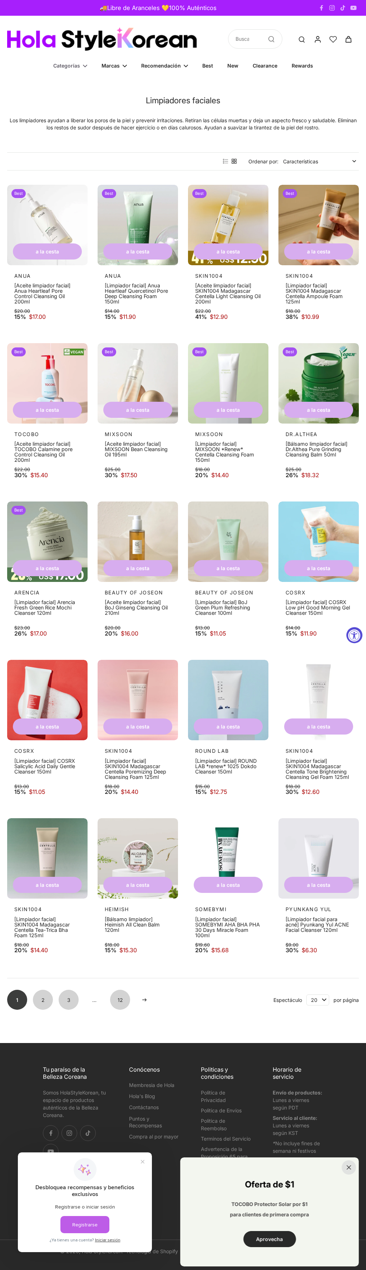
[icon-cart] (348, 39)
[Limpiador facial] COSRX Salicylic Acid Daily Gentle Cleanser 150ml (44, 766)
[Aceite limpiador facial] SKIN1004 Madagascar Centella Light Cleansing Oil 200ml (228, 293)
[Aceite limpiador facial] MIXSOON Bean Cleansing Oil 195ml (136, 449)
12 (120, 1000)
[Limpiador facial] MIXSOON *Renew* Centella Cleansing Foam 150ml (224, 452)
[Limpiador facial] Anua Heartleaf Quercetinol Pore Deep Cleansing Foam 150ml (136, 293)
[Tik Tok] (342, 8)
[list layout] (225, 161)
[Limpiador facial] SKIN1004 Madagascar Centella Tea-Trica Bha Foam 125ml (42, 927)
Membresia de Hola (151, 1085)
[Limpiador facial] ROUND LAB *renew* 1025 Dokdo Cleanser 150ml (226, 766)
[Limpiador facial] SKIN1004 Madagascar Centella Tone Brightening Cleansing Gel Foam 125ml (317, 769)
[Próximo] (144, 999)
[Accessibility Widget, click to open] (354, 635)
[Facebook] (321, 8)
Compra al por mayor (153, 1136)
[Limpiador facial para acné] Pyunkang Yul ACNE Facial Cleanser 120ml (317, 924)
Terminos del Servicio (226, 1139)
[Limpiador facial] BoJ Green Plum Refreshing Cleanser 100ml (222, 607)
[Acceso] (317, 39)
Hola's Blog (142, 1096)
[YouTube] (353, 8)
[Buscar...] (271, 39)
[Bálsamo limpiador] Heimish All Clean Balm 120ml (132, 924)
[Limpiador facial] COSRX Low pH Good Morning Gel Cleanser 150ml (318, 607)
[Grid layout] (234, 161)
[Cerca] (349, 1167)
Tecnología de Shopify (152, 1251)
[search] (302, 39)
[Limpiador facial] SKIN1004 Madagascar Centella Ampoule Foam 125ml (314, 293)
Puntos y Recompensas (145, 1122)
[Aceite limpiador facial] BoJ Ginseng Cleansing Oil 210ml (136, 607)
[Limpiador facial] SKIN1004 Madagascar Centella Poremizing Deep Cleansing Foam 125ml (135, 769)
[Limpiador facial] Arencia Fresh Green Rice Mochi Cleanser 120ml (44, 607)
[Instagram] (332, 8)
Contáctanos (144, 1107)
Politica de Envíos (221, 1110)
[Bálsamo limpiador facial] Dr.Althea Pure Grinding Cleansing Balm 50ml (316, 449)
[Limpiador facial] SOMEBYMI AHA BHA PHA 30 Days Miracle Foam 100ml (227, 927)
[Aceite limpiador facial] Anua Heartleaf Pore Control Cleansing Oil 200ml (42, 293)
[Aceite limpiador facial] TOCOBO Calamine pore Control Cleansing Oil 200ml (43, 452)
